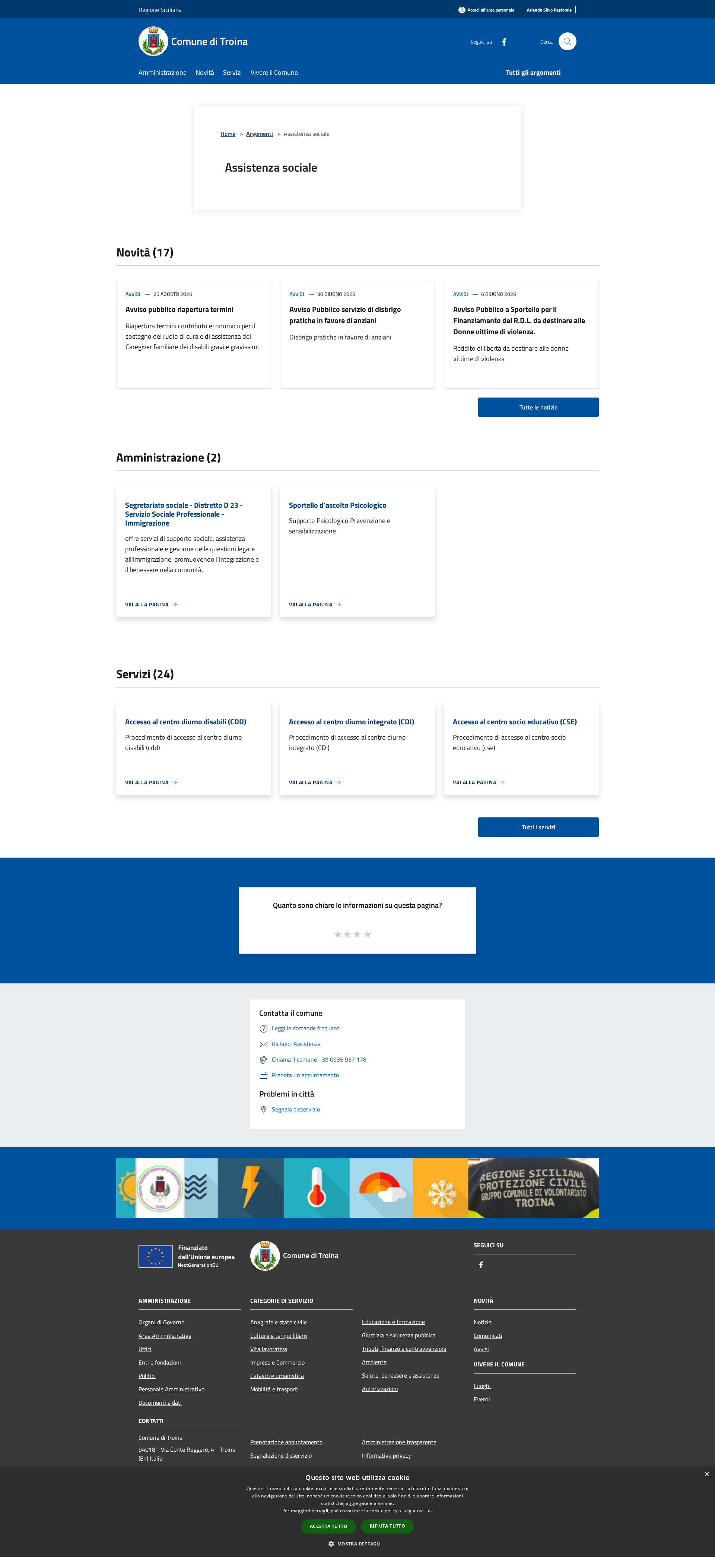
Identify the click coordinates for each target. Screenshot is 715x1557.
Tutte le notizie (538, 407)
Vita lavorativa (268, 1348)
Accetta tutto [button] (328, 1526)
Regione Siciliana (160, 9)
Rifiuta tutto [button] (387, 1526)
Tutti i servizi (538, 827)
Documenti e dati (160, 1402)
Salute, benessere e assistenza (400, 1375)
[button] (357, 1543)
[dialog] (357, 1512)
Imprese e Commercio (277, 1362)
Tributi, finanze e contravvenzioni (404, 1348)
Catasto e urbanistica (277, 1375)
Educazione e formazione (393, 1321)
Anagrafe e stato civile (278, 1322)
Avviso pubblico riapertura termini (179, 309)
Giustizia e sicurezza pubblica (399, 1335)
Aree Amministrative (165, 1335)
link (429, 1510)
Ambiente (374, 1361)
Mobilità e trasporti (274, 1389)
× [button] (706, 1474)
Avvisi (132, 294)
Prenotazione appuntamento (286, 1442)
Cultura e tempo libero (278, 1335)
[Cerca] (567, 41)
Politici (147, 1375)
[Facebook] (501, 41)
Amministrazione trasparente (399, 1442)
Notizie (483, 1322)
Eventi (482, 1399)
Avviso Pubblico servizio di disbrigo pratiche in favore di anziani (345, 314)
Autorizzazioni (380, 1388)
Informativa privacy (386, 1455)
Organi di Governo (161, 1322)
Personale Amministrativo (171, 1389)
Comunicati (488, 1335)
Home (227, 133)
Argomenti (259, 133)
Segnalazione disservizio (281, 1455)
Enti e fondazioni (160, 1362)
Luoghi (482, 1385)
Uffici (145, 1348)
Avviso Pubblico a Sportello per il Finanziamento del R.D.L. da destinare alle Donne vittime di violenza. (519, 320)
